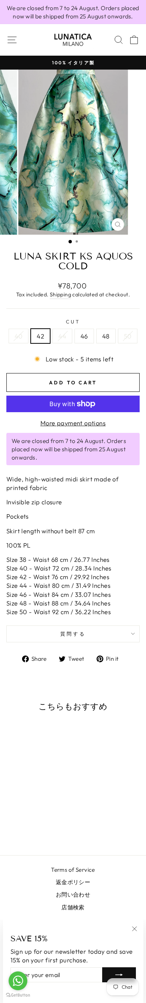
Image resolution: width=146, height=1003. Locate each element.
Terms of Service (73, 869)
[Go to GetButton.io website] (18, 995)
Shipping (60, 294)
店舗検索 (73, 907)
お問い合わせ (73, 894)
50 (128, 336)
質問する (73, 634)
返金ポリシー (73, 882)
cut (73, 322)
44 (62, 336)
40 (19, 336)
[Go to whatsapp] (18, 980)
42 (40, 336)
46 (84, 336)
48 (106, 336)
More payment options (73, 423)
